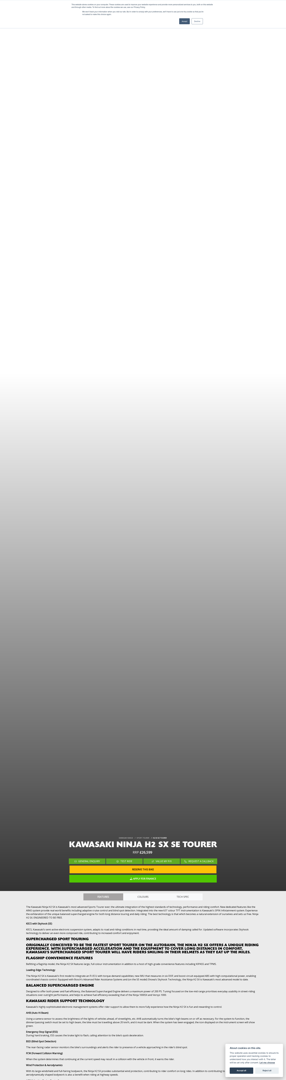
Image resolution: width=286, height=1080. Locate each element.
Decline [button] (197, 21)
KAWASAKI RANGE (126, 838)
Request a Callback (201, 861)
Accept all (241, 1070)
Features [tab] (103, 896)
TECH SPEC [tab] (183, 896)
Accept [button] (184, 21)
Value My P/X (163, 861)
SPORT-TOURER (143, 838)
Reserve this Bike (143, 869)
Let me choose (267, 1062)
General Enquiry (89, 861)
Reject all (267, 1070)
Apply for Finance (144, 878)
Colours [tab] (143, 896)
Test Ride (126, 861)
